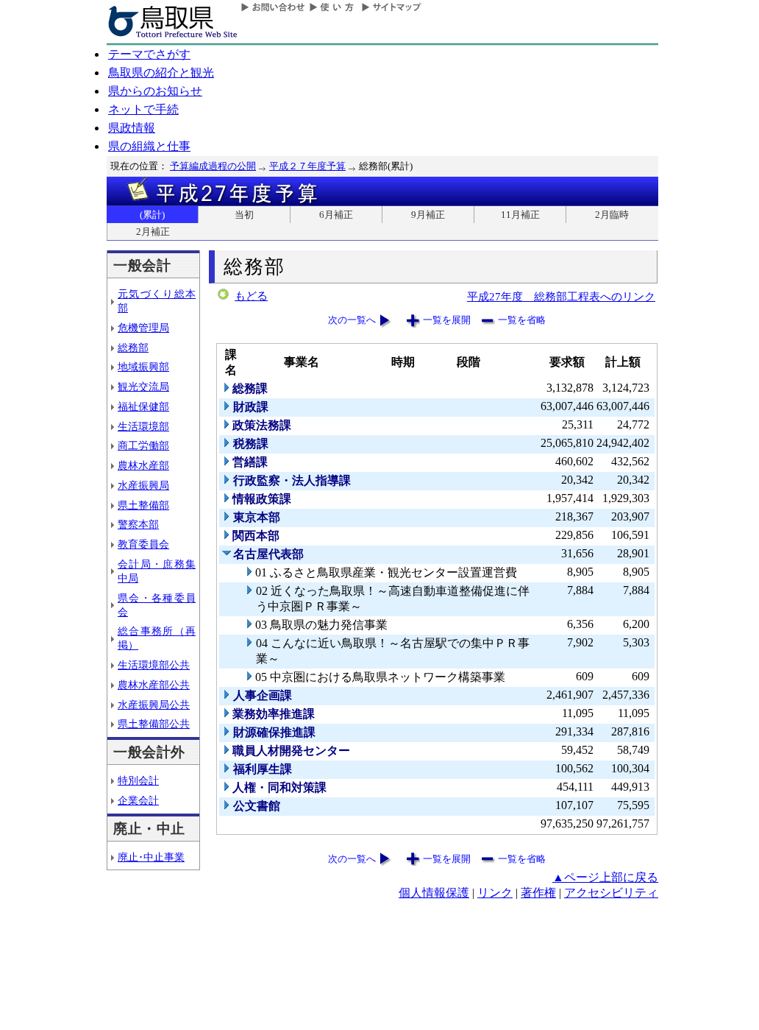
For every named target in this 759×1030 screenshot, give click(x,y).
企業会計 (138, 800)
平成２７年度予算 (307, 166)
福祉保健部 (143, 406)
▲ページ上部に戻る (605, 877)
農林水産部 (143, 465)
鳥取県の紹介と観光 (161, 72)
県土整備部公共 (154, 724)
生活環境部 (143, 426)
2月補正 (153, 231)
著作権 (538, 892)
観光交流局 (143, 386)
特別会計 (138, 780)
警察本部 (138, 524)
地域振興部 (143, 367)
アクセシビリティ (611, 892)
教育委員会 (143, 544)
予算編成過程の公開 (213, 166)
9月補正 (428, 214)
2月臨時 (612, 214)
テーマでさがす (149, 54)
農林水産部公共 (154, 685)
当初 (244, 214)
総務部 (133, 347)
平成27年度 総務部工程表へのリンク (561, 296)
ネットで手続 (143, 109)
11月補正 (520, 214)
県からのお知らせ (155, 91)
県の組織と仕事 (149, 146)
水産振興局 (143, 485)
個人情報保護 (434, 892)
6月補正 (336, 214)
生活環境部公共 (154, 665)
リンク (495, 892)
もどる (251, 296)
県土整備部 (143, 505)
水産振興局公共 (154, 704)
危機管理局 (143, 328)
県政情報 (131, 127)
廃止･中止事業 (151, 857)
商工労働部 (143, 445)
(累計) (152, 214)
